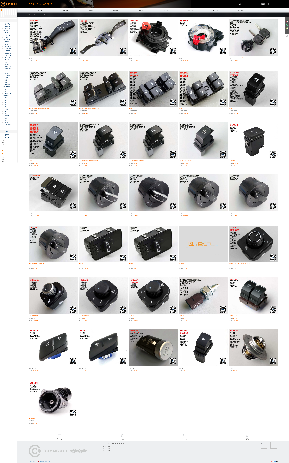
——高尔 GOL (5, 73)
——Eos (4, 99)
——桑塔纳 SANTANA (7, 46)
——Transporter (5, 77)
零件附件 (240, 10)
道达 (3, 147)
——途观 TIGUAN (6, 55)
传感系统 (140, 10)
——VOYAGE (5, 126)
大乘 (3, 140)
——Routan (5, 120)
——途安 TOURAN (6, 59)
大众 (3, 20)
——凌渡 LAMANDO (7, 50)
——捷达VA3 (5, 134)
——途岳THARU (6, 88)
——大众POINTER (6, 127)
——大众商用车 (6, 34)
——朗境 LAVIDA (6, 61)
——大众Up (5, 32)
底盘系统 (190, 10)
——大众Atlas (5, 117)
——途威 (4, 111)
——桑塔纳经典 (6, 25)
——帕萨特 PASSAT (7, 52)
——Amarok (5, 122)
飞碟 (3, 157)
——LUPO (5, 113)
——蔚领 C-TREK (6, 68)
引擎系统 (165, 10)
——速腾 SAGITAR (6, 66)
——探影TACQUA (6, 95)
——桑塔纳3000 (6, 28)
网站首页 (40, 10)
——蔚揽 (4, 102)
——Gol (4, 118)
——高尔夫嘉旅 (6, 91)
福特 (3, 159)
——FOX (4, 106)
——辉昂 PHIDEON (6, 53)
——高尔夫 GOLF (6, 39)
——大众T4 (5, 37)
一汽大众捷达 (5, 131)
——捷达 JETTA (6, 41)
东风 (3, 144)
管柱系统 (65, 10)
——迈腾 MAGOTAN (7, 70)
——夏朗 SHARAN (6, 84)
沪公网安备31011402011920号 (45, 461)
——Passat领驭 (5, 64)
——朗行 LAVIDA (6, 62)
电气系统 (215, 10)
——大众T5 (5, 109)
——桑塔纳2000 (6, 26)
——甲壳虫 (5, 82)
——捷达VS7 (5, 137)
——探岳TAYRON (6, 90)
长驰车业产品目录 (40, 4)
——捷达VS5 (5, 136)
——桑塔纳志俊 (6, 23)
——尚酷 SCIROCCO (7, 80)
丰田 (3, 155)
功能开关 (115, 10)
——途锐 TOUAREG (7, 79)
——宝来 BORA (6, 43)
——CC (4, 71)
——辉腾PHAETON (6, 124)
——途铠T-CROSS (6, 93)
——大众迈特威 (6, 35)
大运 (3, 142)
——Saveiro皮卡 (6, 115)
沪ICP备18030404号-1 (33, 461)
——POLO (5, 44)
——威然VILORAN (6, 108)
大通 (3, 146)
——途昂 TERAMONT (7, 57)
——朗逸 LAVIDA (6, 48)
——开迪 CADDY (6, 75)
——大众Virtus (5, 30)
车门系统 (90, 10)
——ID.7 (4, 104)
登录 (272, 4)
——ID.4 (4, 97)
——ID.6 (4, 100)
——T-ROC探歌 (6, 86)
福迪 (3, 161)
